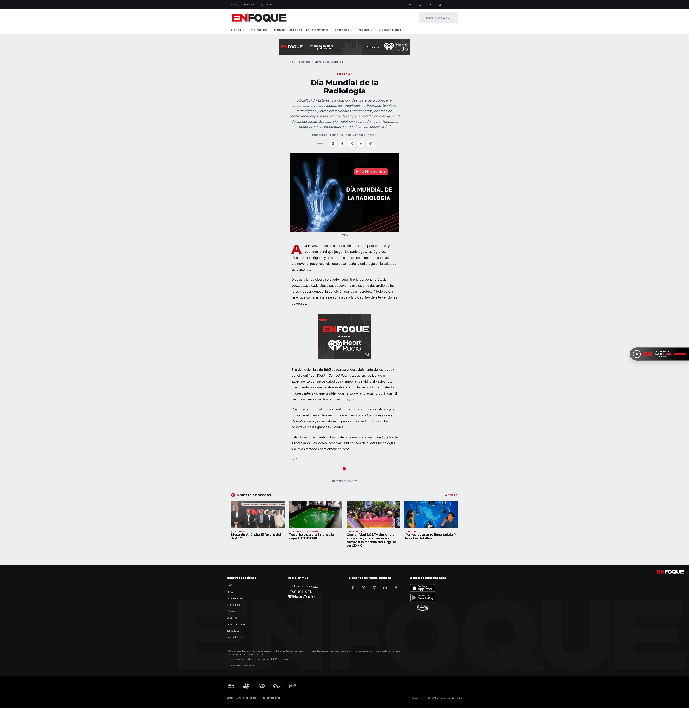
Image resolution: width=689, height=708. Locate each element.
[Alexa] (422, 607)
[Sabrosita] (293, 686)
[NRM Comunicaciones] (231, 686)
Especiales (304, 61)
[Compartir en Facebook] (342, 143)
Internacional (259, 29)
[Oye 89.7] (262, 686)
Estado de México (236, 598)
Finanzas (278, 29)
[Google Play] (422, 597)
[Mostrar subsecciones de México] (243, 30)
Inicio (292, 61)
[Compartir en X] (352, 143)
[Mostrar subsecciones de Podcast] (372, 30)
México (236, 29)
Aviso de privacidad (246, 697)
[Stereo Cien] (277, 686)
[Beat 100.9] (246, 686)
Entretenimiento (317, 29)
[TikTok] (396, 588)
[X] (420, 4)
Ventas (230, 697)
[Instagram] (430, 4)
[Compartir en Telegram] (361, 143)
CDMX (230, 591)
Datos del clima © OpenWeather (240, 665)
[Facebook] (410, 4)
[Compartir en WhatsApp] (333, 143)
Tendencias (341, 29)
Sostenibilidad (391, 29)
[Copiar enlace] (370, 143)
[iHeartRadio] (301, 594)
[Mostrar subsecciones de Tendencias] (351, 30)
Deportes (295, 29)
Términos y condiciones (271, 697)
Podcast (363, 29)
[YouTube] (440, 4)
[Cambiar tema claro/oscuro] (454, 4)
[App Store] (422, 588)
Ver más (449, 495)
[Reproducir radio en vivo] (637, 354)
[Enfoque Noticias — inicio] (259, 17)
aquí (315, 586)
